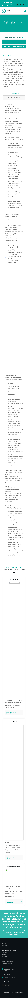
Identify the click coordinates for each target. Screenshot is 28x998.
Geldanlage (4, 945)
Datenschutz (11, 993)
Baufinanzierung (6, 947)
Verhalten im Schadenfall (8, 963)
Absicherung (5, 943)
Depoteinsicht (5, 959)
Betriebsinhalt (14, 22)
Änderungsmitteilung (7, 961)
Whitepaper (5, 956)
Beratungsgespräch (7, 958)
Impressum (16, 993)
